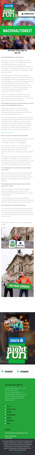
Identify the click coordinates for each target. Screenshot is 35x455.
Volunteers (10, 420)
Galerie (9, 418)
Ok (13, 452)
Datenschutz (18, 452)
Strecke (9, 412)
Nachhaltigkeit (11, 415)
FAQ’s (8, 423)
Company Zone (11, 409)
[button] (6, 323)
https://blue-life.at (9, 132)
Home (8, 406)
